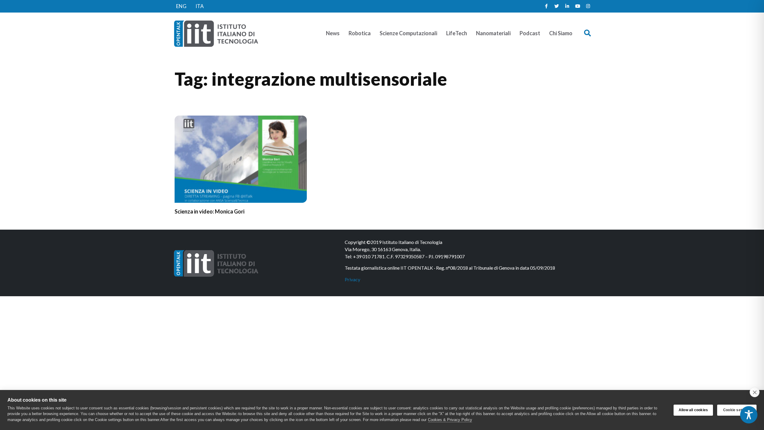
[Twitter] (556, 6)
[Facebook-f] (546, 6)
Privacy (352, 279)
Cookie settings (737, 410)
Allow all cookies (693, 410)
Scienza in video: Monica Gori (209, 211)
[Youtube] (577, 6)
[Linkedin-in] (567, 6)
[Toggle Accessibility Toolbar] (749, 415)
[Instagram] (587, 6)
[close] (755, 392)
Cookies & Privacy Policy (450, 419)
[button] (587, 33)
